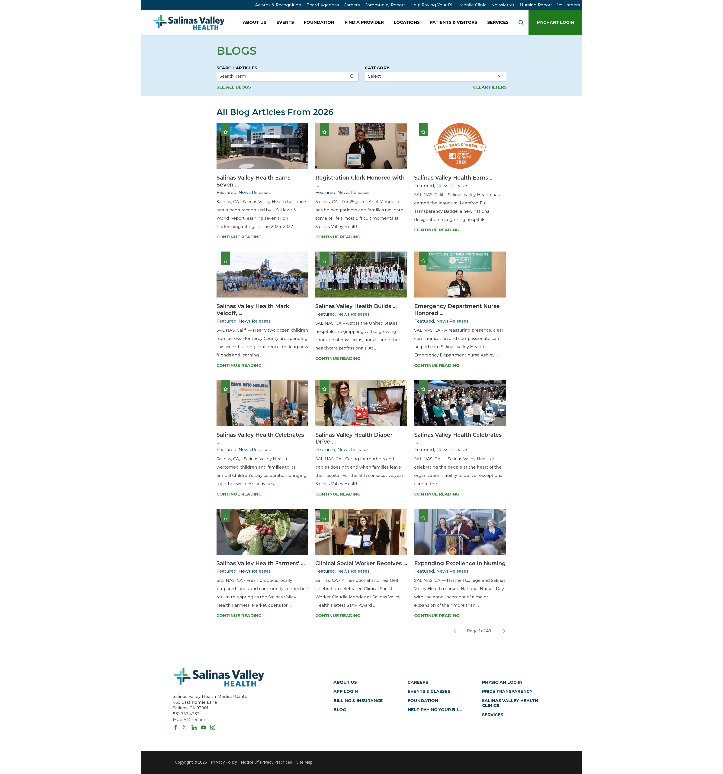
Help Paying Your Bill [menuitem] (432, 5)
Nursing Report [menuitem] (536, 5)
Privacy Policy (224, 762)
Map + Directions (191, 719)
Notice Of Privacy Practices (266, 762)
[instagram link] (212, 727)
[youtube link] (203, 727)
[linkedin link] (194, 727)
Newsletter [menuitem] (503, 5)
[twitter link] (184, 727)
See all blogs (234, 87)
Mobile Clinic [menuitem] (472, 5)
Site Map (304, 762)
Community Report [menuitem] (385, 5)
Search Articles (237, 68)
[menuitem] (255, 22)
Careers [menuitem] (352, 5)
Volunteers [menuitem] (568, 5)
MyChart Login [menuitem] (555, 22)
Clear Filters (489, 87)
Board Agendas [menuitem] (322, 5)
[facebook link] (175, 727)
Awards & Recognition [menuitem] (278, 5)
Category (377, 68)
